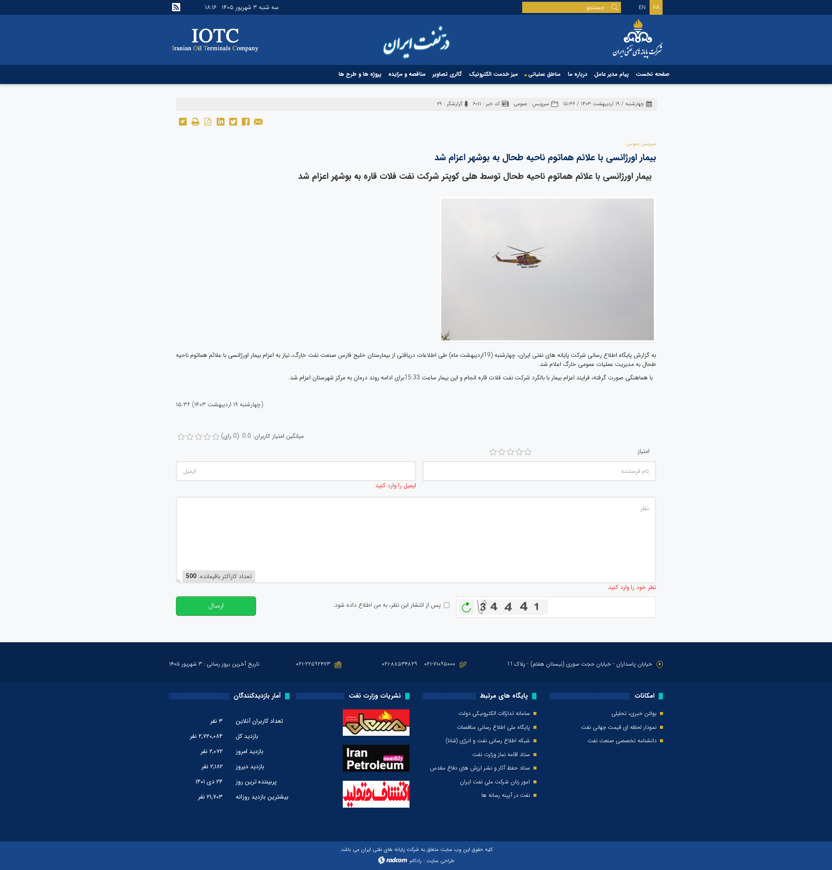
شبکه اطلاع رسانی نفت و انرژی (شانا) (487, 741)
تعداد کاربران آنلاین (259, 721)
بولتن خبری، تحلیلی (633, 713)
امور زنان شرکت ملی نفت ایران (495, 782)
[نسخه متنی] (195, 121)
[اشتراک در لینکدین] (220, 121)
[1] (493, 452)
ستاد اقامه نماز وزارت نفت (501, 754)
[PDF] (207, 121)
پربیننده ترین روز (256, 781)
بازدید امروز (249, 751)
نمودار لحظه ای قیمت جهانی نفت (618, 727)
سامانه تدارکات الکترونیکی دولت (494, 713)
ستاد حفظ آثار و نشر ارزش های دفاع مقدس (480, 768)
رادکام (416, 861)
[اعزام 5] (547, 269)
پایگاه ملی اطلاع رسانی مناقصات (493, 727)
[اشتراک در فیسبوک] (245, 121)
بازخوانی (466, 605)
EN (642, 7)
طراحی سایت (440, 861)
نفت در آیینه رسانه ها (505, 795)
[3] (510, 452)
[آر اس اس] (176, 7)
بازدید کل (247, 736)
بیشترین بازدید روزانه (262, 797)
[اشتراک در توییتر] (232, 121)
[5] (528, 452)
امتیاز (643, 451)
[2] (502, 452)
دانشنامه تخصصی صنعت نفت (622, 741)
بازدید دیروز (250, 766)
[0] (181, 437)
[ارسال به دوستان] (258, 121)
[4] (519, 452)
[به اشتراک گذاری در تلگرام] (182, 121)
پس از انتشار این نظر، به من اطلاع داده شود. (387, 605)
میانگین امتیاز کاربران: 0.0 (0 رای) (262, 436)
